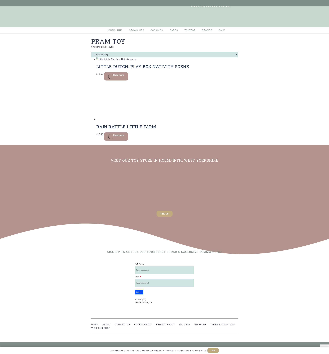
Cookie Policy (143, 324)
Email (138, 277)
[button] (236, 3)
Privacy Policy (165, 324)
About (107, 324)
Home (94, 324)
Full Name (139, 264)
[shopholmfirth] (129, 188)
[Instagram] (100, 3)
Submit (139, 292)
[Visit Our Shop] (105, 3)
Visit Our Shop (100, 328)
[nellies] (199, 188)
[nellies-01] (164, 17)
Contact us (122, 324)
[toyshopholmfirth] (164, 188)
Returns (184, 324)
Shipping (200, 324)
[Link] (186, 3)
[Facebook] (94, 3)
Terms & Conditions (223, 324)
